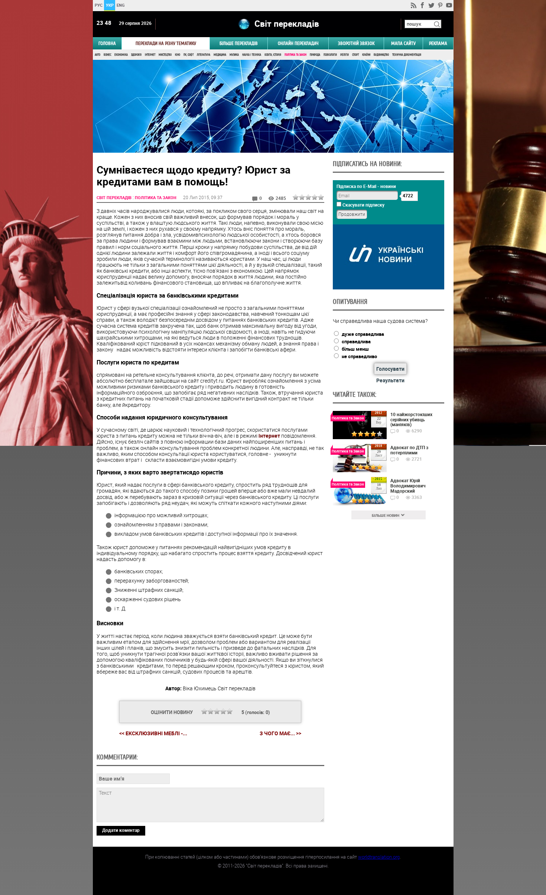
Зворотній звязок (356, 43)
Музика (234, 54)
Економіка (121, 54)
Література (203, 54)
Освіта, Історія (272, 54)
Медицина (220, 54)
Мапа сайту (403, 43)
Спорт (355, 54)
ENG (121, 5)
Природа (315, 54)
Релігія (344, 54)
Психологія (330, 54)
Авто (97, 54)
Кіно (177, 54)
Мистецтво (165, 54)
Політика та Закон (295, 54)
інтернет (269, 435)
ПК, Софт (188, 54)
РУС (98, 5)
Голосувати (390, 368)
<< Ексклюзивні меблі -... (153, 733)
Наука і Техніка (251, 54)
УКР (109, 5)
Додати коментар (121, 830)
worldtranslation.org (379, 856)
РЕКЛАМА (438, 43)
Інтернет (150, 54)
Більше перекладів (239, 43)
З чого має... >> (280, 733)
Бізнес (107, 54)
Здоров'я (136, 54)
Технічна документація (406, 54)
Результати (390, 380)
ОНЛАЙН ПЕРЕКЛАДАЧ (298, 43)
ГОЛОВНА (107, 43)
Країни (366, 54)
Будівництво (381, 54)
